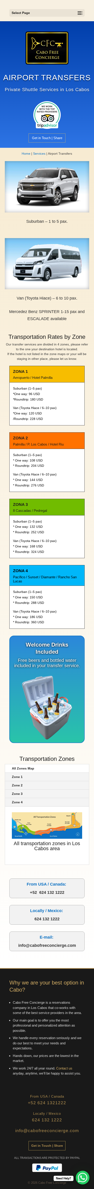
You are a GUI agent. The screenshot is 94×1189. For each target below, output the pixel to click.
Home (26, 153)
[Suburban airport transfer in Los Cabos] (47, 211)
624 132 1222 (47, 919)
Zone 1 (17, 777)
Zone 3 (17, 794)
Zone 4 (17, 802)
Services (39, 153)
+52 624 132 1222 (47, 892)
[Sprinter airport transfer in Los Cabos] (47, 288)
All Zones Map (23, 768)
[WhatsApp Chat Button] (82, 1177)
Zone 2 (17, 785)
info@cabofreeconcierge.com (47, 945)
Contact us (64, 1068)
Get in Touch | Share (47, 138)
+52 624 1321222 (47, 1102)
